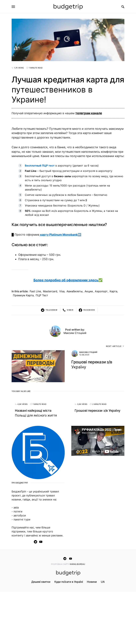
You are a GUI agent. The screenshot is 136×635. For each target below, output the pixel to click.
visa (62, 291)
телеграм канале (88, 113)
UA (103, 581)
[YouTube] (40, 541)
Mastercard (50, 291)
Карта (113, 291)
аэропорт (101, 291)
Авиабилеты (75, 291)
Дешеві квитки (40, 581)
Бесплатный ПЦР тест (40, 165)
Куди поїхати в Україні (68, 581)
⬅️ (60, 234)
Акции (89, 291)
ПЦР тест (42, 295)
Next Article (114, 346)
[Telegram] (35, 541)
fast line (35, 291)
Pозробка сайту (60, 564)
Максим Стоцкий (75, 333)
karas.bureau (77, 564)
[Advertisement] (97, 483)
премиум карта (23, 295)
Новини (92, 581)
